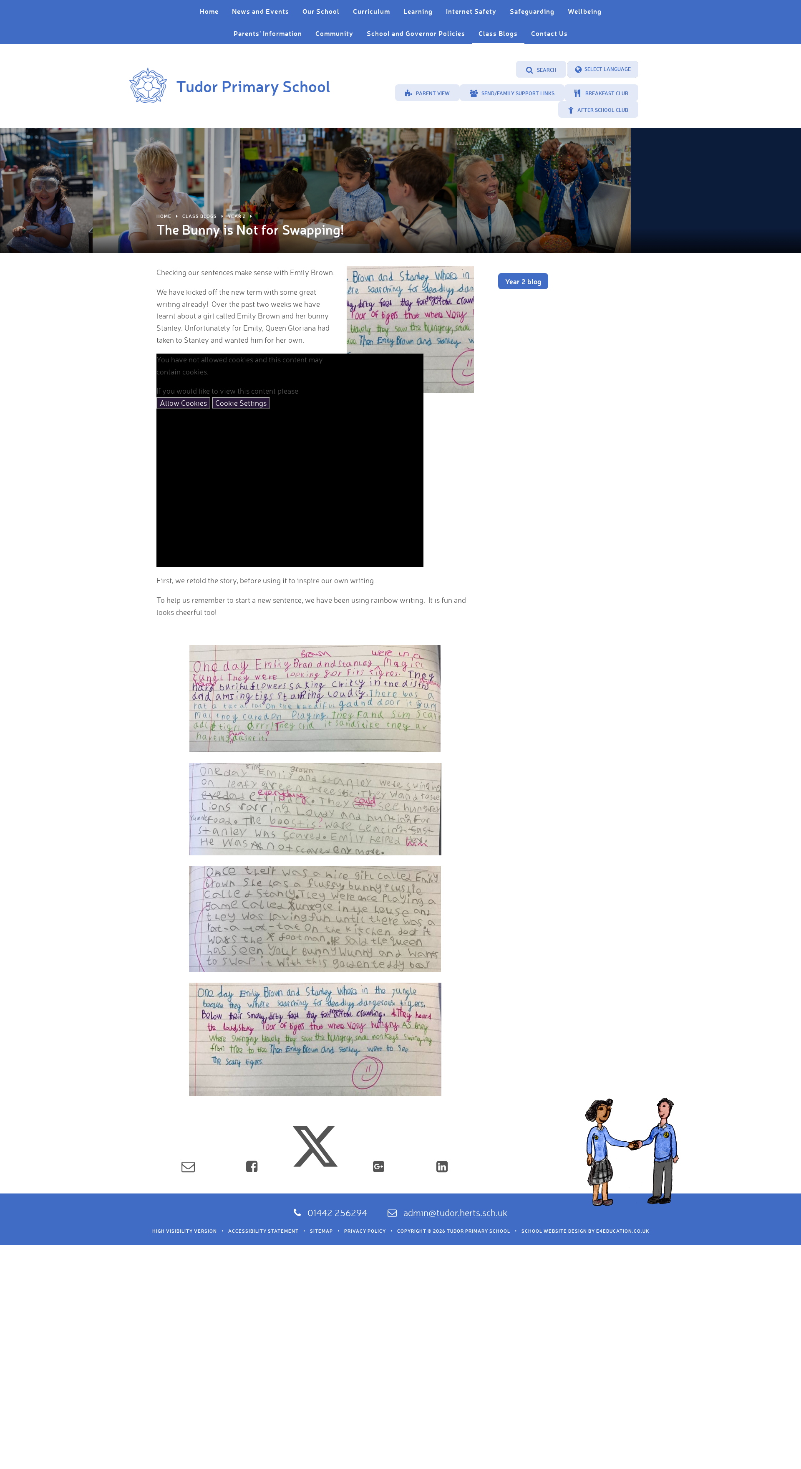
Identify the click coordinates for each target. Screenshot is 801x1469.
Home (163, 216)
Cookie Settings (241, 402)
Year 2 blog (523, 281)
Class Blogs (199, 216)
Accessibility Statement (263, 1231)
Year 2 (237, 216)
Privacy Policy (365, 1231)
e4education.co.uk (622, 1231)
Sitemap (321, 1231)
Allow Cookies (183, 402)
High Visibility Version (184, 1231)
